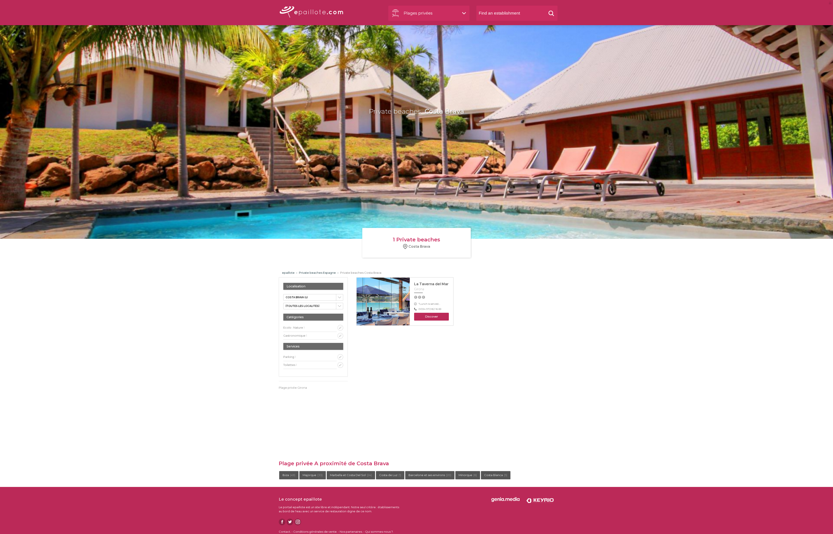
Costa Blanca (495, 475)
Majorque (313, 475)
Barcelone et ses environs (429, 475)
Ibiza (288, 475)
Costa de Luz (390, 475)
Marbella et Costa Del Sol (351, 475)
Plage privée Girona (293, 387)
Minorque (468, 475)
